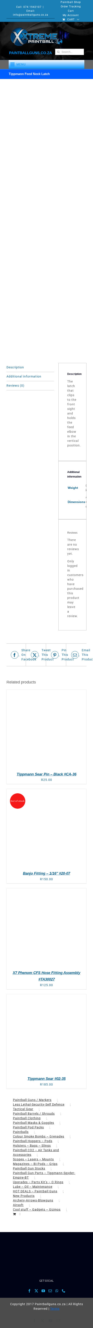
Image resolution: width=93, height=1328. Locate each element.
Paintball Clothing (27, 1118)
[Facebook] (29, 1291)
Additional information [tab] (23, 376)
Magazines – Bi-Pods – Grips (35, 1164)
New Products (24, 1196)
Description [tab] (15, 367)
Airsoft (18, 1205)
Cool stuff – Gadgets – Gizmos (37, 1209)
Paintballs (21, 1132)
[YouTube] (43, 1291)
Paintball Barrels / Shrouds (34, 1113)
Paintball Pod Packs (28, 1127)
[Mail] (50, 1291)
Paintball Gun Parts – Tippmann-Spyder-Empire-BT (44, 1175)
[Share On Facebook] (16, 655)
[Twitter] (36, 1291)
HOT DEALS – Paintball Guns (35, 1191)
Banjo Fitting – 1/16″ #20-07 (46, 873)
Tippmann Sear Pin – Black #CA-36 (46, 774)
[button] (21, 64)
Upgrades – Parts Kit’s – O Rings (38, 1182)
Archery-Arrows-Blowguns (33, 1200)
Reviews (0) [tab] (15, 385)
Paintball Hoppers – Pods (32, 1141)
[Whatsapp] (57, 1291)
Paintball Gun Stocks (29, 1168)
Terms (54, 1308)
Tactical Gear (23, 1109)
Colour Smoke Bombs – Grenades (38, 1136)
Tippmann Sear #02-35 (46, 1079)
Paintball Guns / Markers (32, 1100)
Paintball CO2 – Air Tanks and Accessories (36, 1152)
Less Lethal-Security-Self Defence (38, 1104)
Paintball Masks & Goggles (33, 1122)
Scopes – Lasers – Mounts (33, 1159)
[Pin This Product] (56, 655)
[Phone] (64, 1291)
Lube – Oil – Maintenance (32, 1186)
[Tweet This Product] (36, 655)
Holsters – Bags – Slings (32, 1145)
